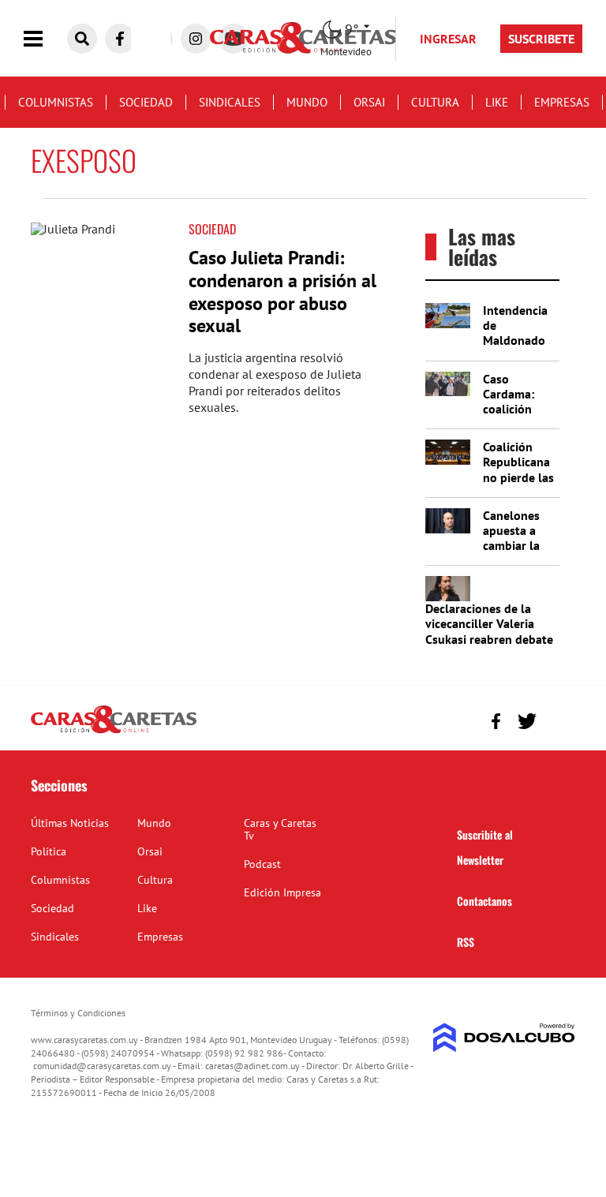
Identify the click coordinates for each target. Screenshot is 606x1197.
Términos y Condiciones (78, 1013)
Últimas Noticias (70, 823)
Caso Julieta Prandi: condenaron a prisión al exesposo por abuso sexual (282, 291)
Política (48, 851)
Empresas (561, 102)
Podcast (262, 864)
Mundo (306, 102)
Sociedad (146, 102)
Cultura (435, 102)
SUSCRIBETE (541, 39)
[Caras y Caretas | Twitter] (527, 721)
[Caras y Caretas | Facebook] (120, 39)
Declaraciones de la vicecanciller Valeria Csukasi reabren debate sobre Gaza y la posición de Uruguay (489, 638)
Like (496, 102)
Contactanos (484, 900)
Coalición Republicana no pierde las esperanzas (518, 469)
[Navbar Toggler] (45, 39)
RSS (465, 941)
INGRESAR (448, 39)
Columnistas (55, 102)
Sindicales (229, 102)
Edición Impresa (282, 892)
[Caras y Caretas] (113, 732)
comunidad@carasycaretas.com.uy (102, 1066)
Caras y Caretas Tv (280, 829)
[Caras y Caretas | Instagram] (196, 39)
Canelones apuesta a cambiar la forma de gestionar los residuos (519, 553)
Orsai (369, 102)
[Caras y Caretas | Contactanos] (557, 719)
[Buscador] (82, 39)
